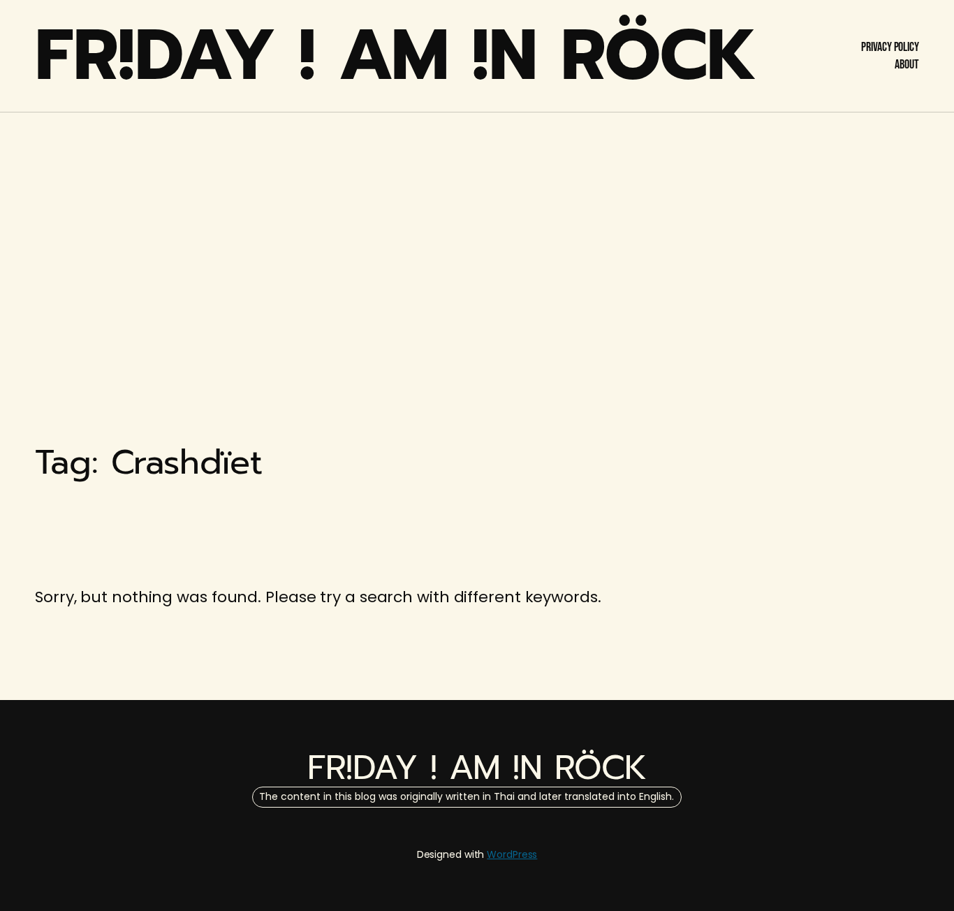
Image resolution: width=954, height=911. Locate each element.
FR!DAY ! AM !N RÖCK (396, 55)
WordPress (512, 854)
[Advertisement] (477, 223)
